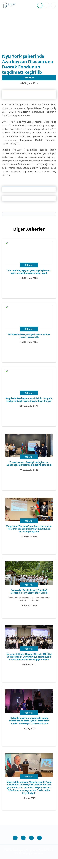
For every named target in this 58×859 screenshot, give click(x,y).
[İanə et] (39, 5)
